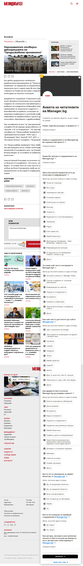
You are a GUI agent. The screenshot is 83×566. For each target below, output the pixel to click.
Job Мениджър (9, 439)
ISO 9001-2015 (30, 502)
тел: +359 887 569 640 (11, 536)
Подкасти (8, 452)
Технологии (9, 443)
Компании (7, 423)
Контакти (8, 460)
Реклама (29, 500)
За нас (6, 500)
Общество (8, 403)
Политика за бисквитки (12, 515)
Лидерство (8, 434)
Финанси (7, 421)
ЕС (5, 414)
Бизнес (7, 418)
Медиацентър (8, 504)
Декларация (30, 504)
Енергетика (8, 425)
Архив (6, 457)
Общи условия (8, 511)
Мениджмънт (9, 432)
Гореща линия (10, 455)
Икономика (8, 428)
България (8, 37)
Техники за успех (10, 437)
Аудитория (7, 502)
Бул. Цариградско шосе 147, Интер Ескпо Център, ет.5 (20, 533)
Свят (6, 407)
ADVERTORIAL (55, 42)
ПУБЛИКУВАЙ (34, 244)
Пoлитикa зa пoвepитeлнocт (13, 513)
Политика (7, 401)
